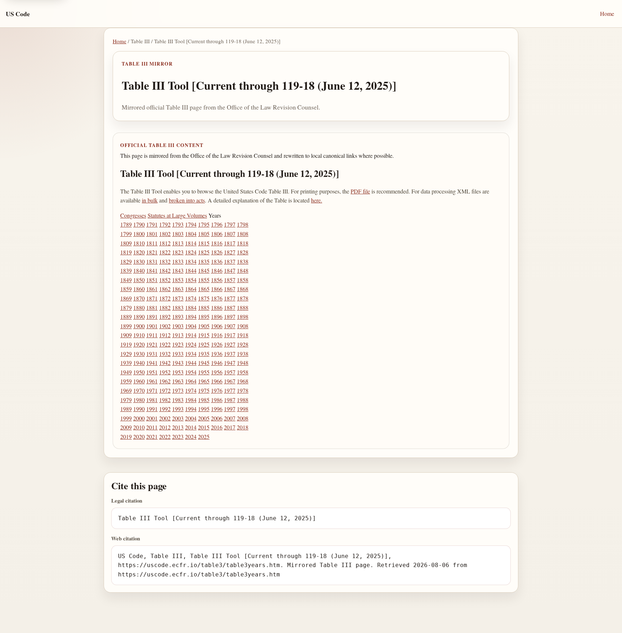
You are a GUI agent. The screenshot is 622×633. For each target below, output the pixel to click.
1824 (191, 252)
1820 (139, 252)
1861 (152, 289)
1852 (165, 280)
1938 (242, 353)
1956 (216, 372)
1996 (216, 409)
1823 (178, 252)
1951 (152, 372)
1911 (152, 335)
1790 (139, 224)
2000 (139, 418)
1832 (165, 261)
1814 (191, 243)
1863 (178, 289)
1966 (216, 381)
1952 (165, 372)
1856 (216, 280)
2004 (191, 418)
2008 (242, 418)
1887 (229, 307)
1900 (139, 326)
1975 (203, 390)
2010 (139, 427)
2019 (126, 436)
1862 (165, 289)
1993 (178, 409)
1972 (165, 390)
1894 (191, 316)
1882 (165, 307)
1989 (126, 409)
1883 (178, 307)
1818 (242, 243)
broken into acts (187, 200)
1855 (203, 280)
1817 (229, 243)
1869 (126, 298)
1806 (216, 233)
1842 (165, 270)
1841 (152, 270)
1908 (242, 326)
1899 (126, 326)
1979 (126, 400)
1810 (139, 243)
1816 (216, 243)
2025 (203, 436)
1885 (203, 307)
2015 (203, 427)
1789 (126, 224)
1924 (191, 344)
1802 (165, 233)
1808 (242, 233)
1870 (139, 298)
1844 (191, 270)
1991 (152, 409)
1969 (126, 390)
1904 (191, 326)
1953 (178, 372)
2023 (178, 436)
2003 (178, 418)
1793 (178, 224)
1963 (178, 381)
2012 (165, 427)
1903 (178, 326)
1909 (126, 335)
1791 (152, 224)
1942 (165, 362)
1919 (126, 344)
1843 (178, 270)
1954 (191, 372)
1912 (165, 335)
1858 (242, 280)
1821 (152, 252)
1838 (242, 261)
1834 (191, 261)
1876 (216, 298)
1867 (229, 289)
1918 (242, 335)
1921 (152, 344)
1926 (216, 344)
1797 (229, 224)
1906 (216, 326)
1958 (242, 372)
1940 (139, 362)
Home (607, 13)
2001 (152, 418)
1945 (203, 362)
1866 (216, 289)
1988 (242, 400)
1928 (242, 344)
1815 (203, 243)
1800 (139, 233)
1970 (139, 390)
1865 (203, 289)
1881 (152, 307)
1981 (152, 400)
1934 (191, 353)
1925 (203, 344)
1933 (178, 353)
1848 (242, 270)
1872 (165, 298)
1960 (139, 381)
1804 (191, 233)
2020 (139, 436)
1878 (242, 298)
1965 (203, 381)
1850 (139, 280)
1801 (152, 233)
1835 (203, 261)
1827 (229, 252)
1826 (216, 252)
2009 (126, 427)
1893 (178, 316)
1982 (165, 400)
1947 (229, 362)
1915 (203, 335)
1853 (178, 280)
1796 (216, 224)
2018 (242, 427)
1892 (165, 316)
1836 (216, 261)
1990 (139, 409)
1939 (126, 362)
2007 (229, 418)
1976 (216, 390)
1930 (139, 353)
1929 (126, 353)
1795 (203, 224)
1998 (242, 409)
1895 (203, 316)
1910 (139, 335)
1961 (152, 381)
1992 (165, 409)
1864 (191, 289)
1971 (152, 390)
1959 (126, 381)
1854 (191, 280)
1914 (191, 335)
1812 (165, 243)
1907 (229, 326)
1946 (216, 362)
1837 (229, 261)
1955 (203, 372)
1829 (126, 261)
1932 (165, 353)
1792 (165, 224)
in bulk (150, 200)
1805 (203, 233)
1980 (139, 400)
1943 (178, 362)
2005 (203, 418)
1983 (178, 400)
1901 (152, 326)
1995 (203, 409)
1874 (191, 298)
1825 (203, 252)
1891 (152, 316)
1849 (126, 280)
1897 (229, 316)
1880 (139, 307)
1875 (203, 298)
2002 (165, 418)
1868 (242, 289)
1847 (229, 270)
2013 (178, 427)
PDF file (360, 191)
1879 (126, 307)
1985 (203, 400)
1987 (229, 400)
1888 (242, 307)
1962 (165, 381)
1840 (139, 270)
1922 (165, 344)
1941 (152, 362)
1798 (242, 224)
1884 (191, 307)
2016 (216, 427)
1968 (242, 381)
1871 (152, 298)
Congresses (133, 215)
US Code (18, 13)
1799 (126, 233)
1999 (126, 418)
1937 (229, 353)
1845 (203, 270)
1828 (242, 252)
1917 (229, 335)
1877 (229, 298)
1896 (216, 316)
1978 (242, 390)
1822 (165, 252)
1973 (178, 390)
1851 (152, 280)
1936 (216, 353)
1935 (203, 353)
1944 (191, 362)
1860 (139, 289)
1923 (178, 344)
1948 (242, 362)
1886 (216, 307)
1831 (152, 261)
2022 (165, 436)
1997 (229, 409)
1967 (229, 381)
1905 (203, 326)
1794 (191, 224)
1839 (126, 270)
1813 (178, 243)
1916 (216, 335)
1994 (191, 409)
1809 (126, 243)
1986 (216, 400)
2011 (152, 427)
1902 (165, 326)
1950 (139, 372)
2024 (191, 436)
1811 (152, 243)
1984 (191, 400)
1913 (178, 335)
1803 (178, 233)
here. (316, 200)
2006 (216, 418)
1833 (178, 261)
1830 (139, 261)
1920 (139, 344)
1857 (229, 280)
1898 (242, 316)
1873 (178, 298)
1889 (126, 316)
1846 (216, 270)
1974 (191, 390)
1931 (152, 353)
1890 (139, 316)
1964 (191, 381)
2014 (191, 427)
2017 (229, 427)
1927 (229, 344)
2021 (152, 436)
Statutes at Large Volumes (177, 215)
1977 (229, 390)
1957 (229, 372)
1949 (126, 372)
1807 (229, 233)
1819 (126, 252)
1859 (126, 289)
